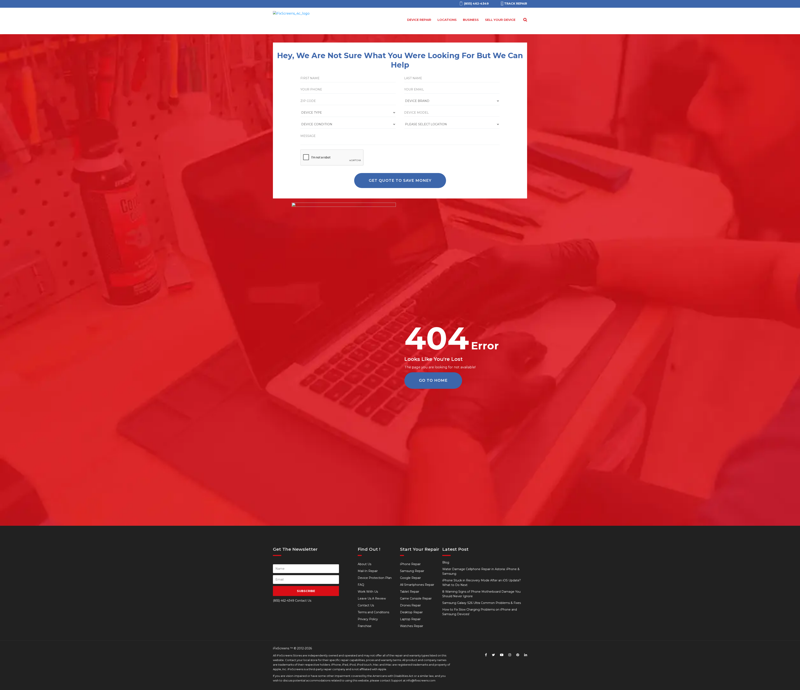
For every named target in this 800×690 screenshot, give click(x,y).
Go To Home (433, 380)
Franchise (364, 626)
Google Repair (410, 578)
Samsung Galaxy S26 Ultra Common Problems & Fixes (481, 603)
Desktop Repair (411, 612)
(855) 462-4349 (283, 600)
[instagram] (509, 655)
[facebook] (486, 655)
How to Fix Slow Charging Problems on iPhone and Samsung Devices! (479, 612)
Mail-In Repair (368, 571)
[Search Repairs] (524, 19)
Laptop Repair (410, 619)
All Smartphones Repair (417, 585)
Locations (447, 20)
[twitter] (493, 655)
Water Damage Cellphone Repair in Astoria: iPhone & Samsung (481, 571)
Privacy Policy (368, 619)
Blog (445, 562)
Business (471, 20)
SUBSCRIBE (306, 591)
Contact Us (366, 605)
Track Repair (515, 3)
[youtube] (501, 655)
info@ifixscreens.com (420, 680)
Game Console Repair (416, 598)
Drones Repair (410, 605)
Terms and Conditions (373, 612)
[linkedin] (525, 655)
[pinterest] (517, 655)
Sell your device (500, 20)
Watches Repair (411, 626)
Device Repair (419, 20)
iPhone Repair (410, 564)
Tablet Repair (409, 591)
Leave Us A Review (372, 598)
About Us (364, 564)
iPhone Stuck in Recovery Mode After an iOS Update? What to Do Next (481, 582)
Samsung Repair (412, 571)
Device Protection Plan (375, 578)
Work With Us (368, 591)
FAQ (361, 585)
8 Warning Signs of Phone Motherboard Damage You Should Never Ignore (481, 594)
